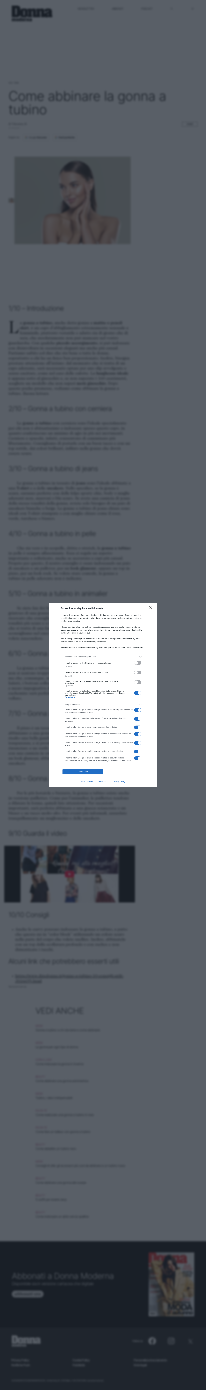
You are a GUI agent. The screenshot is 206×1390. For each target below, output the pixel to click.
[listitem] (103, 656)
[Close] (151, 608)
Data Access (103, 782)
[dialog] (103, 695)
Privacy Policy (119, 782)
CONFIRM (83, 772)
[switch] (137, 663)
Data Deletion (87, 782)
